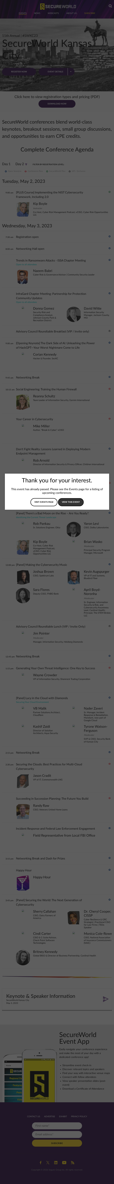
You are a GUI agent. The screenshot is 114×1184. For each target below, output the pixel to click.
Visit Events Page (44, 502)
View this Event (71, 502)
